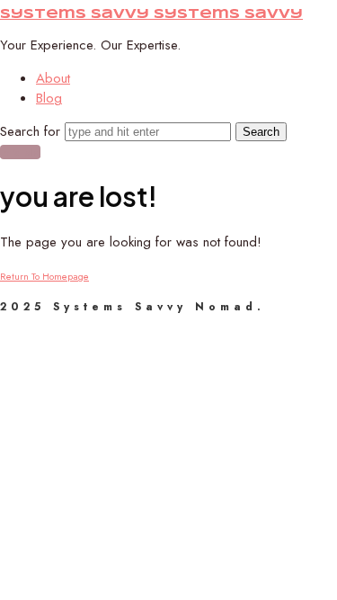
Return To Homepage (44, 276)
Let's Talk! (20, 152)
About (53, 78)
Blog (49, 98)
